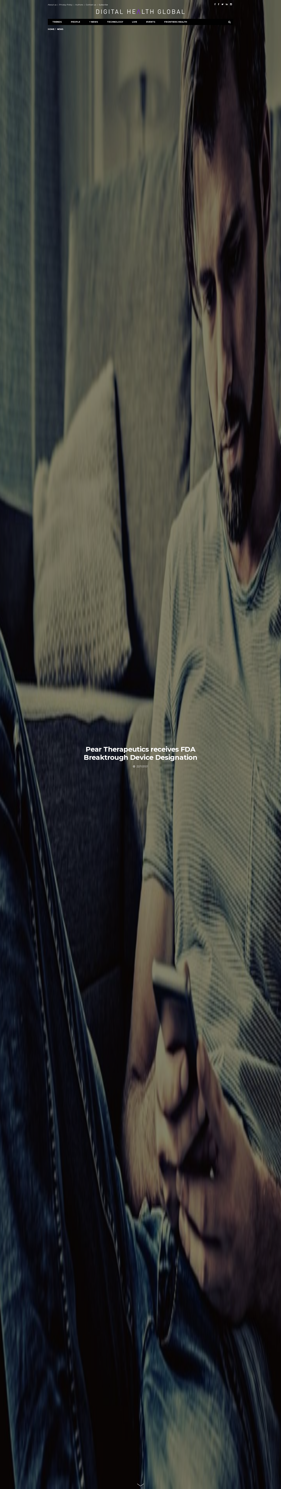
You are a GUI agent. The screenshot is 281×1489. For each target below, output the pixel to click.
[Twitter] (222, 4)
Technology (115, 21)
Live (134, 21)
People (75, 21)
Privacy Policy (66, 4)
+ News (93, 21)
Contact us (91, 4)
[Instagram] (231, 4)
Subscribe (103, 4)
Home (51, 29)
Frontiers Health (175, 21)
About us (52, 4)
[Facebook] (214, 4)
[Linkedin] (227, 4)
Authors (79, 4)
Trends (57, 21)
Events (150, 21)
